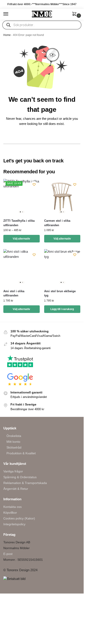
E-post (7, 554)
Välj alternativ (21, 238)
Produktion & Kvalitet (21, 453)
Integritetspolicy (14, 524)
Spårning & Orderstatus (20, 477)
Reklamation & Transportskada (25, 483)
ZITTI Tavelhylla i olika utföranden (19, 223)
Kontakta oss (12, 507)
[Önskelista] (34, 184)
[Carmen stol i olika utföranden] (62, 197)
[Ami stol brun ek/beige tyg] (62, 267)
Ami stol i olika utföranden (13, 293)
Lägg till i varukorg (62, 309)
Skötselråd (13, 447)
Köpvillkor (10, 512)
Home (7, 35)
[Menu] (10, 14)
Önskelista (13, 436)
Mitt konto (13, 441)
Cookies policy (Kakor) (19, 518)
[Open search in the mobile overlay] (41, 25)
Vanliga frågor (13, 471)
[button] (75, 14)
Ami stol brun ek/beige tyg (60, 293)
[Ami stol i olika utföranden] (21, 267)
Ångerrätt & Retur (15, 488)
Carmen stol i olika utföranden (57, 223)
